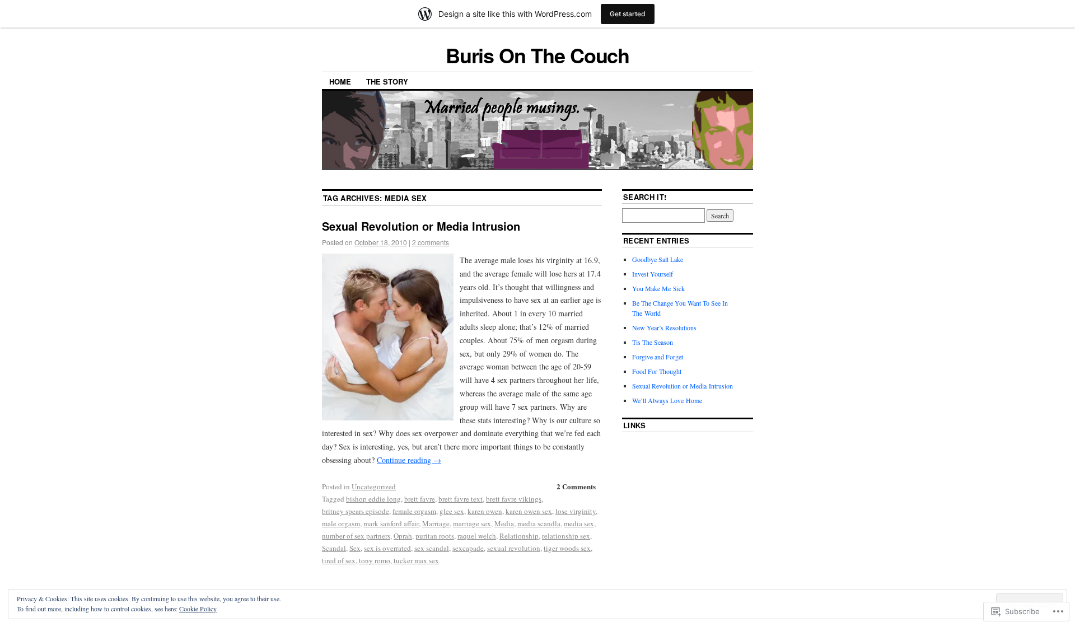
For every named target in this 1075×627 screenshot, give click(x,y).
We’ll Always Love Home (667, 400)
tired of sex (339, 560)
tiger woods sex (567, 548)
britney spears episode (355, 511)
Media (504, 523)
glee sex (452, 511)
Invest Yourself (652, 273)
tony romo (374, 560)
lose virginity (575, 511)
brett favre (419, 499)
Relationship (519, 536)
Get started (628, 14)
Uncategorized (374, 486)
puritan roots (434, 536)
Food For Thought (656, 371)
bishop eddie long (373, 499)
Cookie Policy (198, 608)
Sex (355, 548)
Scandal (334, 548)
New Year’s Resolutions (664, 327)
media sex (579, 523)
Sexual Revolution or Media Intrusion (421, 226)
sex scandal (431, 548)
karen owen (485, 511)
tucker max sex (416, 560)
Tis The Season (652, 342)
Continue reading (409, 460)
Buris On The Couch (538, 54)
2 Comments (576, 486)
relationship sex (566, 536)
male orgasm (341, 523)
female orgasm (414, 511)
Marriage (436, 523)
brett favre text (460, 499)
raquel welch (476, 536)
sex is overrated (387, 548)
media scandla (538, 523)
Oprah (403, 536)
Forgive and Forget (657, 356)
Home (340, 81)
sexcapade (468, 548)
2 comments (430, 242)
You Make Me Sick (658, 288)
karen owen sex (529, 511)
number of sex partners (356, 536)
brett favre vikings (513, 499)
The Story (387, 81)
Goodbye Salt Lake (657, 259)
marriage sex (472, 523)
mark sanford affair (391, 523)
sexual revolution (513, 548)
